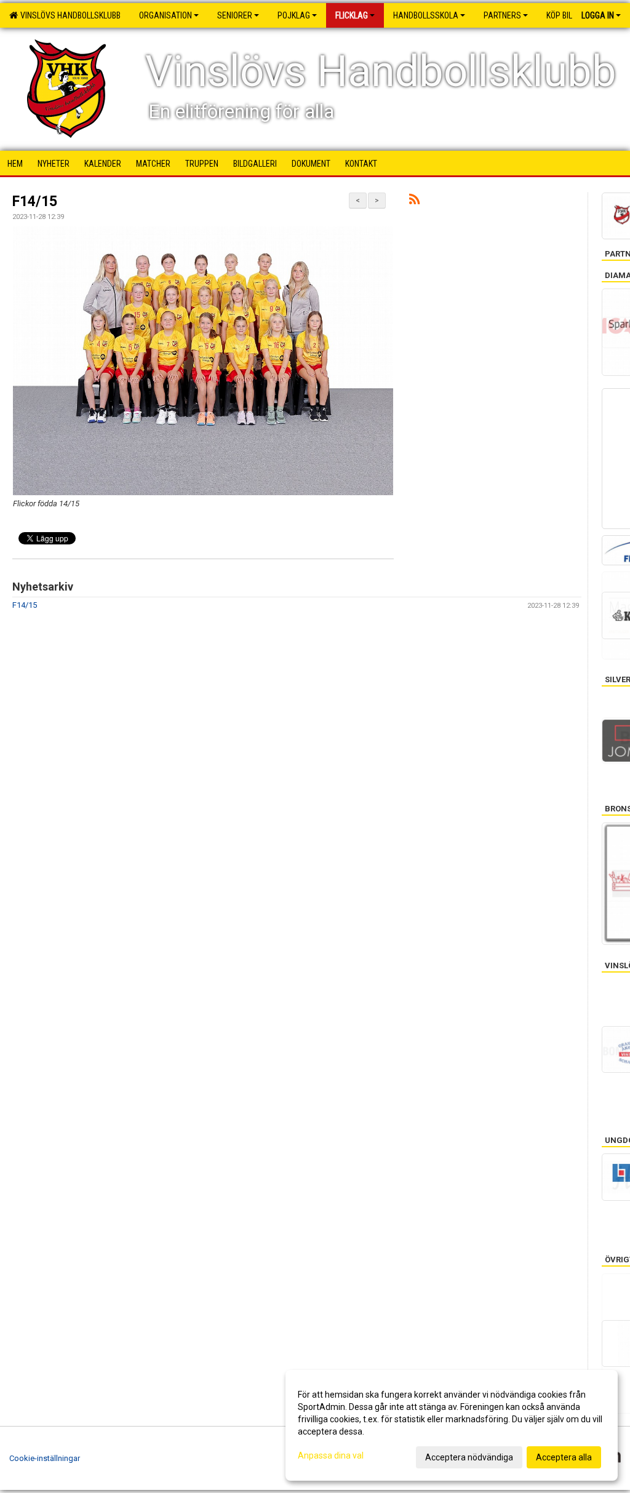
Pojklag (293, 15)
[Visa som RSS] (414, 201)
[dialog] (451, 1425)
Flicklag (351, 15)
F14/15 (34, 201)
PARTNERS (502, 15)
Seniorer (234, 15)
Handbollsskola (425, 15)
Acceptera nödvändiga (469, 1457)
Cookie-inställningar (44, 1458)
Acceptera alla (564, 1457)
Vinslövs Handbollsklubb (69, 15)
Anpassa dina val (331, 1455)
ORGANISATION (165, 15)
